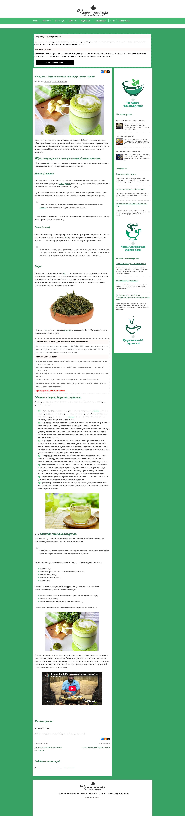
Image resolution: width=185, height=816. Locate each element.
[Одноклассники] (105, 71)
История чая (46, 21)
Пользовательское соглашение (69, 794)
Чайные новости (101, 21)
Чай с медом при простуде (125, 136)
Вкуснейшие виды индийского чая (127, 280)
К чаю (112, 21)
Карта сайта (93, 794)
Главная (35, 21)
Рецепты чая (85, 21)
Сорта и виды (59, 21)
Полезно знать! (124, 21)
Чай (66, 237)
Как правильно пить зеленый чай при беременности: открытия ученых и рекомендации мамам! (132, 297)
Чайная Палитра (95, 797)
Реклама (84, 794)
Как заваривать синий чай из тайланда (128, 151)
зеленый (67, 734)
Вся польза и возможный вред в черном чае (96, 747)
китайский (71, 417)
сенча (76, 734)
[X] (108, 71)
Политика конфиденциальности (118, 794)
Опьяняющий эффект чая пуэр (126, 174)
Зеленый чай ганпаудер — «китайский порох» (131, 264)
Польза (37, 534)
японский (82, 734)
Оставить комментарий (59, 81)
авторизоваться (69, 768)
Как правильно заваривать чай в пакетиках (130, 120)
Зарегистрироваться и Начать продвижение (50, 390)
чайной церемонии (65, 183)
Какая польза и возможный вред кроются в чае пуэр (131, 205)
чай (47, 163)
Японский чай (55, 734)
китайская (96, 411)
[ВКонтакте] (102, 71)
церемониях (67, 330)
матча (72, 734)
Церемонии (73, 21)
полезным (43, 207)
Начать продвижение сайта (55, 63)
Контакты (103, 794)
